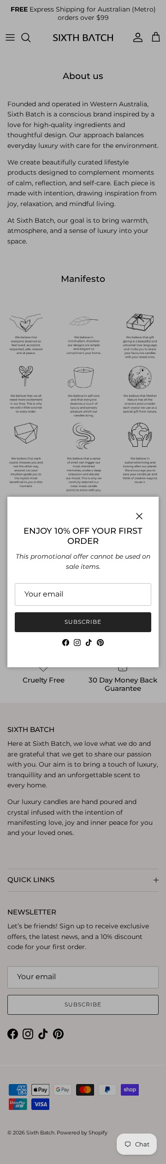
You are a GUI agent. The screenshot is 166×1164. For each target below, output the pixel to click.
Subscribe (83, 621)
